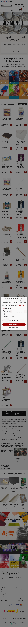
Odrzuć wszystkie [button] (14, 320)
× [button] (25, 298)
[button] (14, 328)
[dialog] (14, 313)
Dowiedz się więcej (21, 305)
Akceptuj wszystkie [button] (14, 324)
